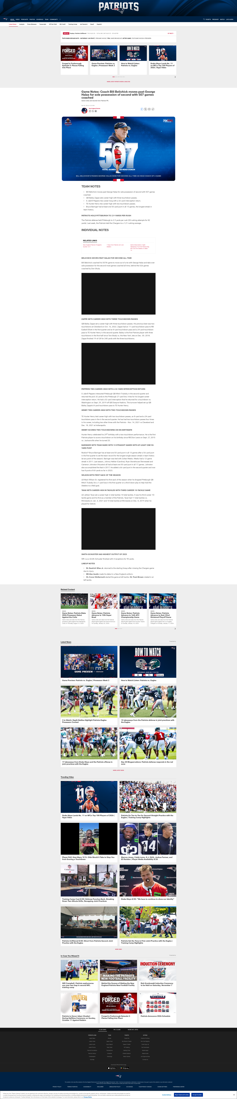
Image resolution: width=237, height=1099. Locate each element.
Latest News (92, 1038)
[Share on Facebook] (141, 110)
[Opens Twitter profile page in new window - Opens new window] (93, 111)
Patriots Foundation (92, 1050)
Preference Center (178, 1086)
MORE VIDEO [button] (118, 949)
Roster (109, 1038)
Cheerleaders (92, 1056)
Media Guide (145, 1053)
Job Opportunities (145, 1056)
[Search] (204, 19)
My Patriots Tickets (126, 1041)
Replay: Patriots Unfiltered (78, 33)
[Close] (234, 1095)
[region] (118, 1095)
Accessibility (87, 1086)
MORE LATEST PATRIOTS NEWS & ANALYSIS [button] (118, 81)
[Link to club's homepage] (5, 19)
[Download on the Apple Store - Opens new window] (112, 1068)
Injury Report (109, 1044)
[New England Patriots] (118, 1076)
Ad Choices (129, 1086)
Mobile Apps (145, 1050)
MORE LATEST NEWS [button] (118, 770)
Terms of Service (72, 1086)
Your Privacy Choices (145, 1086)
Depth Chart (110, 1041)
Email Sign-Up (145, 1044)
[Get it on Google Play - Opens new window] (124, 1069)
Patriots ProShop (145, 1038)
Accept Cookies (197, 1094)
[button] (113, 77)
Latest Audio (92, 1044)
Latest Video (92, 1041)
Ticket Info (126, 1038)
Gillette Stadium (127, 1053)
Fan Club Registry (145, 1041)
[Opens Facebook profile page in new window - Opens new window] (90, 111)
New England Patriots (94, 108)
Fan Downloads (145, 1047)
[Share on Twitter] (145, 110)
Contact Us (145, 1059)
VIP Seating (127, 1047)
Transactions (109, 1050)
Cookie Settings (162, 1086)
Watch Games (126, 1056)
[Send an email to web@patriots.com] (96, 111)
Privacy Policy (57, 1086)
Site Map (92, 1059)
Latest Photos (92, 1047)
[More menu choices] (60, 19)
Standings (109, 1056)
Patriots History (92, 1053)
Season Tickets (126, 1044)
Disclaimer (100, 1086)
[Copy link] (152, 109)
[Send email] (149, 110)
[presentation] (175, 77)
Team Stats (109, 1047)
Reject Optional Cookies (182, 1094)
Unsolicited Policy (114, 1086)
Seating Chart (126, 1050)
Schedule (109, 1053)
